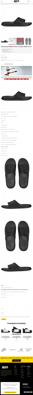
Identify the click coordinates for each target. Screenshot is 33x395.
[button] (2, 22)
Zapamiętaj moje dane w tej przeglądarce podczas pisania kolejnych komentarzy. (16, 316)
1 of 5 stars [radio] (1, 295)
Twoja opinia (3, 297)
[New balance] (12, 349)
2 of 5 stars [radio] (3, 295)
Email (2, 312)
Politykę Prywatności (14, 388)
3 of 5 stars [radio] (5, 295)
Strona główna (3, 3)
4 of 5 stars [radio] (8, 295)
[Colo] (4, 349)
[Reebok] (20, 349)
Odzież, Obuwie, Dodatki (14, 3)
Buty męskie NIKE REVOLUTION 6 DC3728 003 (16, 337)
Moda (8, 3)
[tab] (2, 64)
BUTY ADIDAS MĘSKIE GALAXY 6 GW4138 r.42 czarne (27, 337)
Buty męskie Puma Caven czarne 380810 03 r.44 (5, 337)
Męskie (23, 3)
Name (2, 308)
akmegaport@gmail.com (27, 387)
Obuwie (20, 3)
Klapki (27, 3)
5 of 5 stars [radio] (11, 295)
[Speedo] (28, 349)
